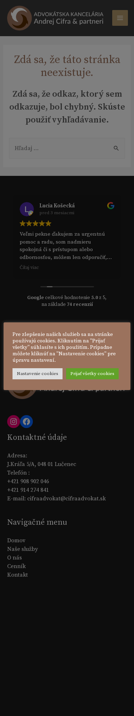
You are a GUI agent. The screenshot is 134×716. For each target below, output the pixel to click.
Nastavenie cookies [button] (37, 373)
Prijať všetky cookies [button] (92, 373)
